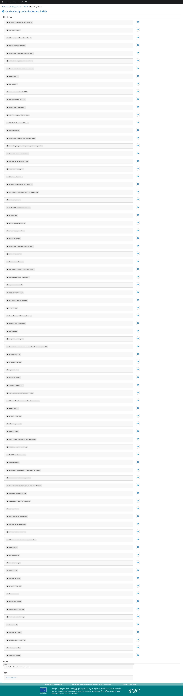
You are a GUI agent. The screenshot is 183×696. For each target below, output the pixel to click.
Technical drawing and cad (16, 385)
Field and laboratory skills (16, 292)
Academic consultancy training (17, 323)
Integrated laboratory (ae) (16, 339)
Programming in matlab (15, 362)
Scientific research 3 (14, 648)
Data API (24, 2)
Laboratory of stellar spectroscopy (18, 161)
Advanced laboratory (14, 354)
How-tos (16, 2)
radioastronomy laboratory (16, 231)
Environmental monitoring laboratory (19, 277)
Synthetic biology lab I (15, 416)
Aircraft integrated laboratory (17, 45)
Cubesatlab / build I (14, 555)
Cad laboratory (13, 84)
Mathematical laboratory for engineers (19, 501)
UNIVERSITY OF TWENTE (53, 684)
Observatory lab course (15, 176)
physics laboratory (14, 130)
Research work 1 (13, 594)
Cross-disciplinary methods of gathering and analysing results (25, 146)
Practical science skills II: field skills (18, 92)
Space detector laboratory (16, 261)
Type (5, 672)
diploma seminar (13, 509)
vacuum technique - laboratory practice (19, 478)
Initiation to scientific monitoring (18, 447)
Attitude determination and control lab (19, 207)
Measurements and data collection (18, 516)
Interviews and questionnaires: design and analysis (22, 439)
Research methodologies (16, 169)
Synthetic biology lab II (15, 586)
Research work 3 (13, 76)
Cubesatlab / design (14, 563)
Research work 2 (13, 408)
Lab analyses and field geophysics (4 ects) (20, 38)
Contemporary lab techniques (17, 99)
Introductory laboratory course (17, 493)
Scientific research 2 (14, 377)
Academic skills (13, 215)
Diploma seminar (13, 370)
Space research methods (15, 285)
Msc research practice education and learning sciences (23, 192)
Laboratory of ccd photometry (17, 532)
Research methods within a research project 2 (21, 246)
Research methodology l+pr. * (17, 107)
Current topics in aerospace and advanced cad (21, 68)
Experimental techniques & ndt (17, 640)
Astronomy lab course (15, 254)
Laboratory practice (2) (15, 632)
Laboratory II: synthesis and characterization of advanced (24, 401)
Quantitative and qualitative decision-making (21, 393)
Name (5, 662)
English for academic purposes (17, 454)
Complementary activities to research (19, 115)
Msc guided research (14, 30)
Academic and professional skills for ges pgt (20, 22)
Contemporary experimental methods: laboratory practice (24, 470)
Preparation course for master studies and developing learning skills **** (28, 346)
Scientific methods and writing (17, 223)
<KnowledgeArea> (11, 677)
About (8, 2)
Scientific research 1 (14, 238)
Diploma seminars (14, 462)
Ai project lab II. (13, 624)
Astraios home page (129, 684)
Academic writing (13, 431)
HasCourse (7, 17)
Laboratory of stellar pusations (17, 524)
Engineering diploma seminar (16, 609)
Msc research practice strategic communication (21, 269)
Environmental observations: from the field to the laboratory (25, 485)
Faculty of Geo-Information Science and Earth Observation (91, 684)
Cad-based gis (13, 331)
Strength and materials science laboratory (20, 316)
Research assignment (14, 655)
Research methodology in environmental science (22, 138)
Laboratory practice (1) (15, 424)
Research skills (13, 547)
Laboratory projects (14, 578)
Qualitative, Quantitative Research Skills (26, 11)
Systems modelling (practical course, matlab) (21, 61)
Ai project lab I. (13, 308)
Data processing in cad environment (18, 153)
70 (27, 7)
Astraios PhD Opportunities (13, 7)
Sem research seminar (15, 601)
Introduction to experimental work (18, 123)
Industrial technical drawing (16, 617)
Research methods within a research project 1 (21, 53)
